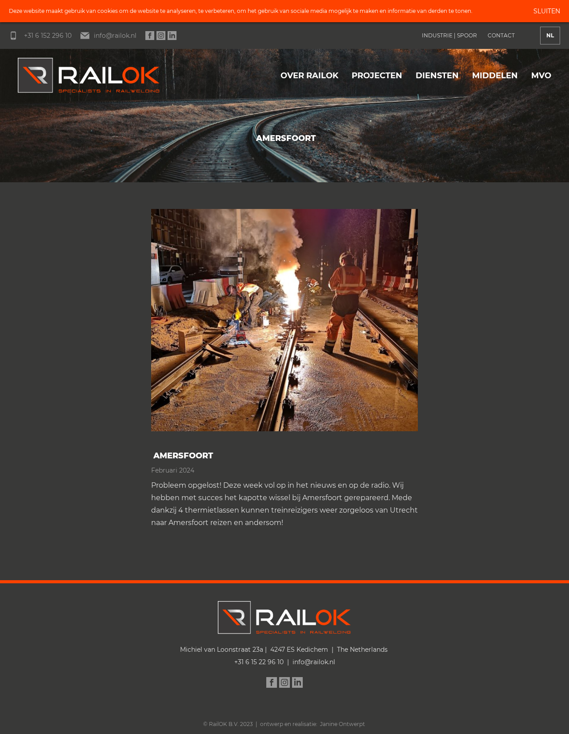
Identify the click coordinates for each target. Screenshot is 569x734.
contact (501, 35)
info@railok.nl (115, 36)
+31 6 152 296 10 (47, 36)
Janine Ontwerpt (342, 724)
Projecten (377, 75)
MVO (541, 75)
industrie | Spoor (449, 35)
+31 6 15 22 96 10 (259, 662)
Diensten (437, 75)
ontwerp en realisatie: (290, 724)
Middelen (495, 75)
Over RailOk (309, 75)
